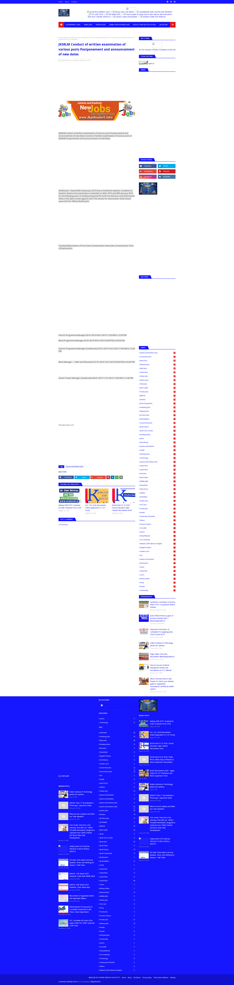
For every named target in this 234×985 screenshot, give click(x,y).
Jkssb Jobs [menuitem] (164, 25)
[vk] (167, 177)
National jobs (157, 364)
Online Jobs (157, 501)
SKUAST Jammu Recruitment (134, 17)
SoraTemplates (84, 982)
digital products (157, 547)
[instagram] (148, 177)
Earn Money (157, 442)
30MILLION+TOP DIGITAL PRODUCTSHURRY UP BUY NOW (158, 50)
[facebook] (167, 2)
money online (157, 579)
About (67, 2)
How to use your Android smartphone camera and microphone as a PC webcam (160, 667)
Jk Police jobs (157, 415)
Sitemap (173, 977)
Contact (74, 2)
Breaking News (157, 434)
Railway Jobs (157, 411)
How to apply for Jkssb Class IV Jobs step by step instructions (149, 14)
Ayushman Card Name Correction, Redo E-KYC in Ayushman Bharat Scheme (163, 604)
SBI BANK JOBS (114, 14)
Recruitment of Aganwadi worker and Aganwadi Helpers (81, 897)
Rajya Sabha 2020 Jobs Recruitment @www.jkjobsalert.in (162, 655)
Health (157, 450)
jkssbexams (157, 563)
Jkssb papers (157, 427)
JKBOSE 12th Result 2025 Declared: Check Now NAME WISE (82, 875)
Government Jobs (157, 423)
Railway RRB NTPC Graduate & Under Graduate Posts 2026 (69, 506)
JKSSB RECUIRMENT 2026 (101, 12)
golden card (157, 551)
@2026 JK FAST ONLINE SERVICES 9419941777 (104, 977)
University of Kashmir (157, 516)
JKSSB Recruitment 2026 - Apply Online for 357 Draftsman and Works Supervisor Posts (162, 773)
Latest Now (157, 372)
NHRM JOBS (157, 481)
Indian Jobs (157, 376)
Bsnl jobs (157, 473)
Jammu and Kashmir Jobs (72, 37)
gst (157, 555)
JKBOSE (157, 396)
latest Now (157, 466)
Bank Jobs (157, 368)
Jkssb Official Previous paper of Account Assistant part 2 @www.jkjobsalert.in (161, 618)
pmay (157, 582)
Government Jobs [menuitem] (73, 25)
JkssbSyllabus (157, 419)
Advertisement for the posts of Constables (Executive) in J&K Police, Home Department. (80, 909)
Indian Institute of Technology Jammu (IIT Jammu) (161, 644)
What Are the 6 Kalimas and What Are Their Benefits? (82, 815)
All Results (157, 384)
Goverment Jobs (157, 357)
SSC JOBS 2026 (97, 14)
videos (157, 520)
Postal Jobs (157, 508)
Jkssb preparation (157, 403)
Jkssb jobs (157, 360)
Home (60, 2)
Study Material (157, 536)
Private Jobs (157, 392)
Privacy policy (147, 977)
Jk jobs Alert (65, 60)
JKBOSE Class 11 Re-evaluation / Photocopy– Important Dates (81, 804)
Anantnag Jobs (157, 407)
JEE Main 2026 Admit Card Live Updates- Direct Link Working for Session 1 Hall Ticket (81, 862)
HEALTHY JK (157, 489)
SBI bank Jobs (157, 454)
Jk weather (157, 497)
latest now (157, 470)
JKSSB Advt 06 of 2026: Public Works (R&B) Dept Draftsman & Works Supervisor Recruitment (162, 759)
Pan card (157, 505)
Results (157, 512)
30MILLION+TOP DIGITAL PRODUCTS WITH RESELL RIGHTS (79, 848)
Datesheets (157, 485)
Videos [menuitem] (63, 30)
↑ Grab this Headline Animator (117, 707)
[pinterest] (174, 2)
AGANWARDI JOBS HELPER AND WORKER (157, 12)
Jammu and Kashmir (157, 446)
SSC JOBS (157, 528)
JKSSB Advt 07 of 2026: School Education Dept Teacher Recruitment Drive (122, 507)
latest (157, 567)
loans (157, 575)
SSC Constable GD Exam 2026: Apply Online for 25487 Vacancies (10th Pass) (82, 923)
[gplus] (148, 171)
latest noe (157, 571)
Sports (157, 532)
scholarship (157, 590)
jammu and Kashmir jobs (157, 462)
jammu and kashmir (157, 559)
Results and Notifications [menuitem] (144, 25)
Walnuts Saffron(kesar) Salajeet (157, 544)
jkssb (157, 438)
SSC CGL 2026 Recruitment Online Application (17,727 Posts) (95, 507)
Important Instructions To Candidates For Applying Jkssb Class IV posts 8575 (161, 631)
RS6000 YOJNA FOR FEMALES (161, 17)
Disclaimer (137, 977)
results (157, 586)
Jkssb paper (157, 477)
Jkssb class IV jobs (157, 431)
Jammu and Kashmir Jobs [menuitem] (119, 25)
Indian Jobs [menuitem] (101, 25)
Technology (157, 458)
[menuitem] (61, 25)
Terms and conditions (160, 977)
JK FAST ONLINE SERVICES (107, 17)
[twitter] (171, 2)
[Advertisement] (96, 81)
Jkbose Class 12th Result (125, 12)
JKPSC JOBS (157, 388)
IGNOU (157, 493)
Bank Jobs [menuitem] (88, 25)
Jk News (157, 399)
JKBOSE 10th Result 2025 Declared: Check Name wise (79, 886)
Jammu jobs (157, 380)
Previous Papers (157, 524)
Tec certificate (157, 540)
